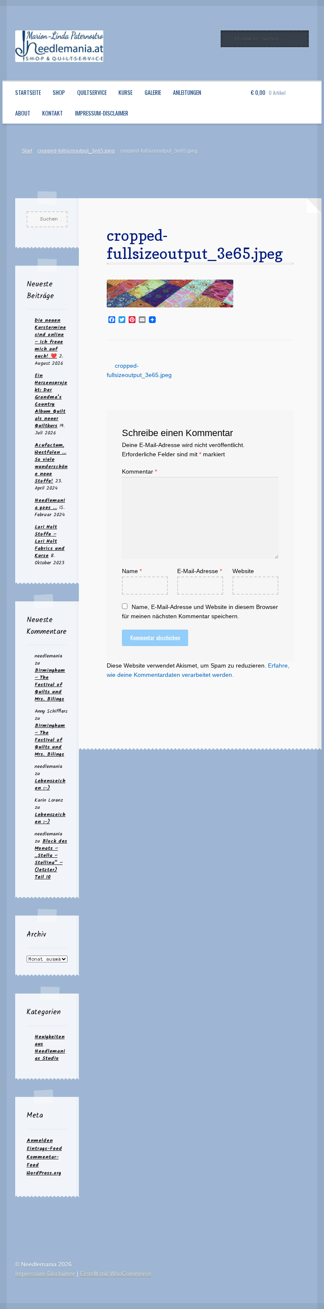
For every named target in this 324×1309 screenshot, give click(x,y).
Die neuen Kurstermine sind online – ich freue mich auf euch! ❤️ (50, 338)
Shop (59, 92)
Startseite (28, 92)
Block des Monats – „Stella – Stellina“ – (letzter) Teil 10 (51, 859)
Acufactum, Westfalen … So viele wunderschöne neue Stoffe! (51, 463)
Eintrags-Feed (44, 1149)
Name (132, 571)
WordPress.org (44, 1173)
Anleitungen (187, 92)
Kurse (125, 92)
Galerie (153, 92)
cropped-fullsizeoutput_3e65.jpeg (76, 151)
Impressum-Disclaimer (101, 113)
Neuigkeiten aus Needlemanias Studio (50, 1047)
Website (243, 571)
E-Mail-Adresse (199, 571)
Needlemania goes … (50, 504)
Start (27, 151)
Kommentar (139, 472)
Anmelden (40, 1141)
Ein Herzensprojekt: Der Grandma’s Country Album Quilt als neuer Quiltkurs (51, 401)
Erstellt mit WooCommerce (115, 1274)
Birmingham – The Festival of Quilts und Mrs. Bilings (50, 684)
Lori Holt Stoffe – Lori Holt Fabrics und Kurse (50, 541)
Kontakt (52, 113)
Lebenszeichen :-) (50, 784)
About (22, 113)
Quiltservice (92, 92)
